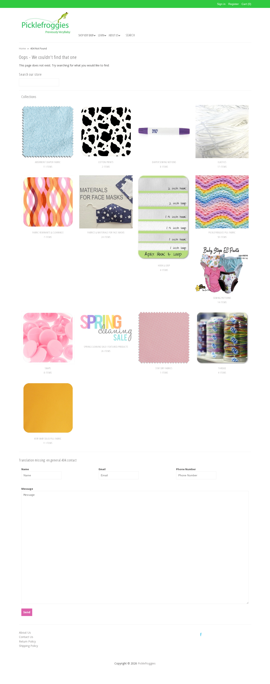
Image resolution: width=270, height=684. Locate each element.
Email (102, 469)
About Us (25, 632)
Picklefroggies (147, 663)
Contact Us (26, 637)
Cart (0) (246, 4)
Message (27, 489)
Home (22, 48)
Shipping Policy (28, 646)
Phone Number (186, 469)
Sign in (221, 4)
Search (130, 35)
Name (25, 469)
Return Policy (27, 641)
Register (233, 4)
